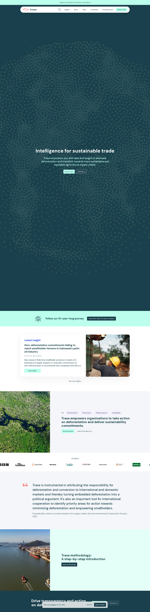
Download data (107, 10)
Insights (67, 10)
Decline (89, 605)
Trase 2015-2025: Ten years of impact (101, 319)
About (76, 10)
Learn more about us (85, 431)
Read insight (32, 371)
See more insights (75, 381)
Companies (94, 10)
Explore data (121, 10)
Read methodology (69, 564)
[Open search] (59, 10)
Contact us (81, 172)
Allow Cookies (100, 605)
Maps (84, 10)
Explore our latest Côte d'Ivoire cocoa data (75, 2)
